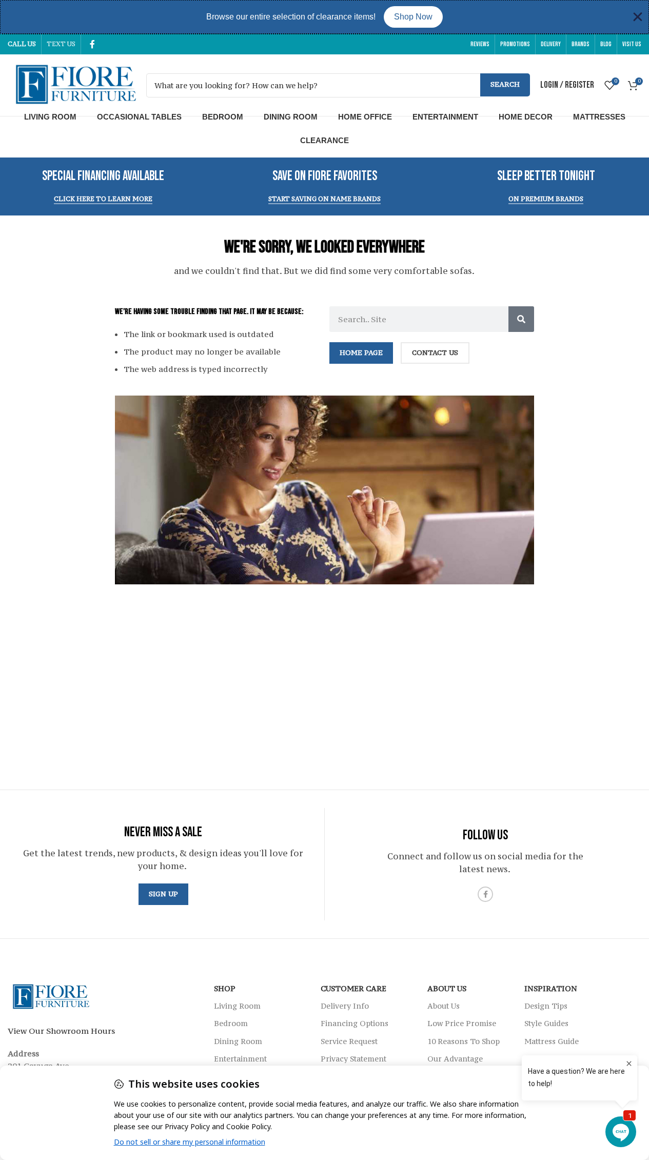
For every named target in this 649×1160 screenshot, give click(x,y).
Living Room (50, 116)
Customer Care (353, 988)
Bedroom (222, 116)
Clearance (324, 140)
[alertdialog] (324, 17)
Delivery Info (345, 1006)
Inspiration (550, 988)
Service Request (349, 1041)
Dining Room (291, 116)
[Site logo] (72, 84)
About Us (446, 988)
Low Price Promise (461, 1023)
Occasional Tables (139, 116)
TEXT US (61, 44)
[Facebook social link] (92, 44)
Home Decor (526, 116)
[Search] (521, 319)
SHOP (224, 988)
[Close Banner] (638, 17)
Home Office (365, 116)
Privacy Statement (353, 1059)
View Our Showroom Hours (61, 1031)
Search (505, 84)
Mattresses (599, 116)
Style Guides (546, 1023)
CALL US (22, 44)
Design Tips (545, 1006)
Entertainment (445, 116)
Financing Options (354, 1023)
